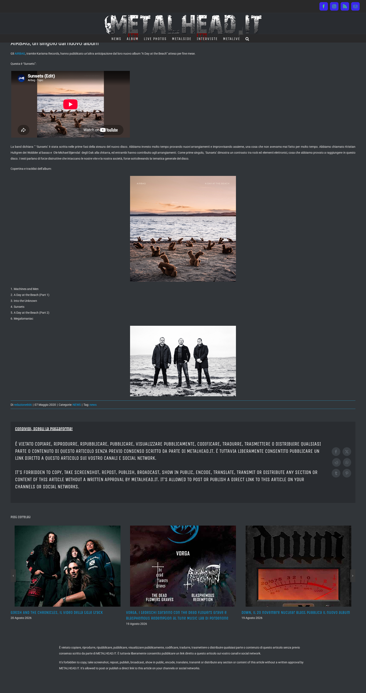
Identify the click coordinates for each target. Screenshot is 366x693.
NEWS (77, 404)
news (93, 404)
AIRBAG (20, 53)
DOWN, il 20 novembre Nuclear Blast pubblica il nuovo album (189, 612)
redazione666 (23, 404)
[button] (247, 38)
